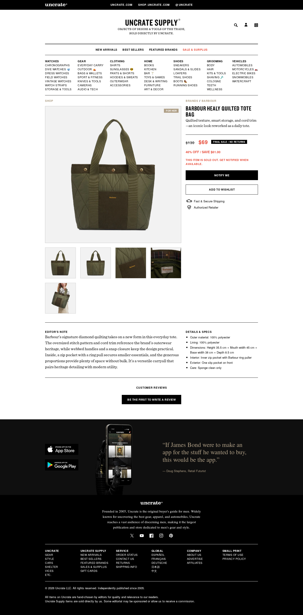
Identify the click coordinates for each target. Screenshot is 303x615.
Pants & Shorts (122, 73)
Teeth (211, 85)
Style (49, 559)
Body (211, 65)
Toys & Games (154, 77)
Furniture (152, 85)
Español (158, 555)
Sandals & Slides (187, 69)
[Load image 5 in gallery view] (60, 298)
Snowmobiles (243, 77)
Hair (210, 69)
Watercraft (242, 81)
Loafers (180, 73)
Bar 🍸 (149, 73)
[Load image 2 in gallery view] (95, 262)
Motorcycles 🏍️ (245, 69)
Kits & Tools (216, 73)
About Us (194, 555)
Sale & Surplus (195, 49)
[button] (256, 4)
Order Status (127, 555)
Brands (192, 100)
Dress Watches (57, 73)
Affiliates (195, 563)
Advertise (195, 559)
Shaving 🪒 (215, 77)
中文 (154, 571)
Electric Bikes (244, 73)
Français (159, 559)
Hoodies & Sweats (124, 77)
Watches (52, 61)
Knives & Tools (89, 81)
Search (234, 4)
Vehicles (239, 61)
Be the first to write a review (151, 400)
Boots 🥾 (180, 81)
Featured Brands (163, 49)
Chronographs (57, 65)
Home (148, 61)
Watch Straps (56, 85)
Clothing (117, 61)
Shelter (51, 567)
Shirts (115, 65)
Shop (49, 100)
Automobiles (242, 65)
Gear (82, 61)
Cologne (214, 81)
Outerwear (119, 81)
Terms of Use (233, 555)
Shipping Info (126, 567)
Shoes (178, 61)
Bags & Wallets (90, 73)
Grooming (215, 61)
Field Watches (56, 77)
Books (149, 65)
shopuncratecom (154, 5)
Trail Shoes (183, 77)
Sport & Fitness (90, 77)
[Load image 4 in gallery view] (166, 262)
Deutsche (159, 563)
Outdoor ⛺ (87, 69)
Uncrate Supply (151, 22)
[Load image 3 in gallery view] (130, 262)
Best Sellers (133, 49)
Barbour (209, 100)
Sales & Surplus (94, 567)
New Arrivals (106, 49)
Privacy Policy (234, 559)
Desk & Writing (156, 81)
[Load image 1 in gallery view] (60, 262)
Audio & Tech (88, 89)
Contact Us (125, 559)
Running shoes (185, 85)
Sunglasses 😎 (122, 69)
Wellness (214, 89)
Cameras (85, 85)
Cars (49, 563)
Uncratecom (121, 5)
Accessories (120, 85)
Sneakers (181, 65)
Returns (123, 563)
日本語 (156, 567)
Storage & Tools (58, 89)
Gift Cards (89, 571)
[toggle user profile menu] (245, 4)
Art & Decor (154, 89)
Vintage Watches (58, 81)
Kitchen (150, 69)
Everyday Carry (91, 65)
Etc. (48, 575)
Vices (49, 571)
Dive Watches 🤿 (58, 69)
